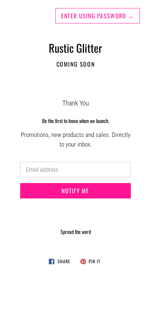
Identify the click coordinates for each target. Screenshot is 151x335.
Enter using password (97, 15)
